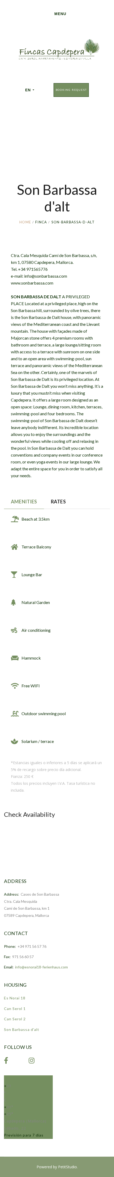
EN (28, 90)
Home (25, 222)
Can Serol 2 (15, 1019)
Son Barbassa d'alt (21, 1029)
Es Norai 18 (15, 998)
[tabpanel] (57, 629)
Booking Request (71, 89)
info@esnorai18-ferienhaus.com (41, 967)
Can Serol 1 (15, 1008)
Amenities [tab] (24, 501)
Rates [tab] (58, 501)
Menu (60, 14)
